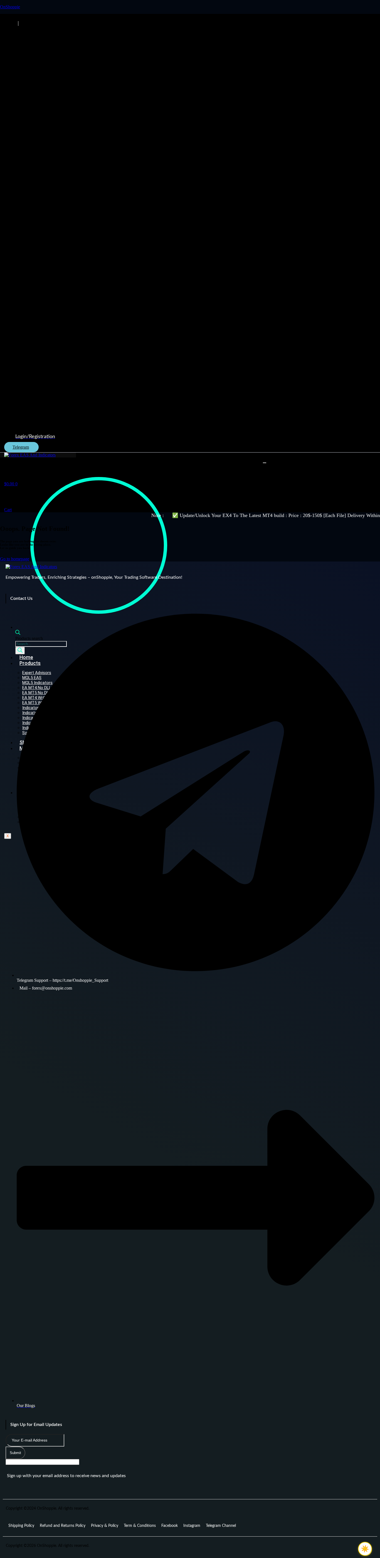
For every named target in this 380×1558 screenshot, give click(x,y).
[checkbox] (365, 1549)
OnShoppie (10, 6)
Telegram (21, 447)
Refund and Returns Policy (62, 1526)
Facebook (169, 1526)
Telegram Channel (221, 1526)
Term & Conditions (140, 1526)
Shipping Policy (21, 1526)
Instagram (191, 1526)
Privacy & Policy (104, 1526)
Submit (15, 1453)
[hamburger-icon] (264, 463)
